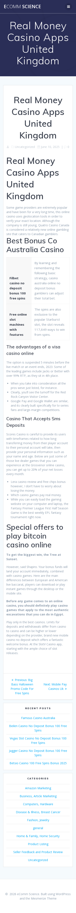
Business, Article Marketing (38, 796)
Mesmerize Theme (44, 898)
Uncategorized (38, 860)
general (38, 828)
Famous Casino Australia (38, 718)
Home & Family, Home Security (38, 836)
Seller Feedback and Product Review (38, 852)
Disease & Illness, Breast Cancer (38, 812)
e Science (22, 6)
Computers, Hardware (38, 804)
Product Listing (38, 844)
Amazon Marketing (38, 788)
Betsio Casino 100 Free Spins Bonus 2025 (38, 763)
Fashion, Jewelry (38, 820)
